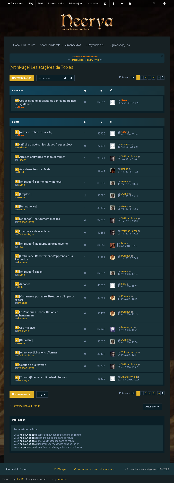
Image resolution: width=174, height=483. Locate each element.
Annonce (24, 284)
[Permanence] (28, 206)
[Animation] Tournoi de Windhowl (40, 181)
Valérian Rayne (129, 156)
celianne (22, 147)
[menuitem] (31, 3)
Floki (20, 287)
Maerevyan (24, 330)
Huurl (21, 172)
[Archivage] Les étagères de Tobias (41, 67)
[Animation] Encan (30, 271)
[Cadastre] (26, 340)
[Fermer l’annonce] (162, 56)
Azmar (22, 184)
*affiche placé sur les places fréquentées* (45, 144)
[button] (133, 77)
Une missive (27, 327)
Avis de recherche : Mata (34, 169)
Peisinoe (22, 262)
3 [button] (145, 77)
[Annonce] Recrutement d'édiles (39, 219)
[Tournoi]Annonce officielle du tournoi (43, 377)
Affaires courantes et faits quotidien (42, 157)
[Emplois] (25, 194)
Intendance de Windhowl (34, 231)
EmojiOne (62, 479)
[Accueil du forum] (87, 21)
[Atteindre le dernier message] (129, 100)
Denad (124, 169)
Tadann (22, 160)
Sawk (21, 107)
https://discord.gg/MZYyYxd (85, 60)
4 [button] (149, 77)
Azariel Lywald (129, 377)
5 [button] (153, 77)
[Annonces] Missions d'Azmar (38, 352)
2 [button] (142, 77)
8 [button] (159, 77)
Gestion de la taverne (32, 365)
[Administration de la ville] (35, 132)
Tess (20, 246)
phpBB (19, 479)
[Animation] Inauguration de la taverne (43, 243)
